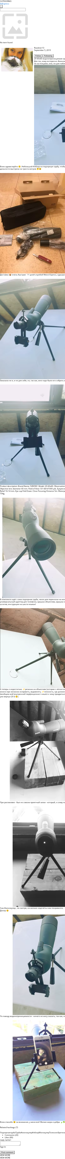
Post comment (7, 1152)
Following (48, 56)
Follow (38, 56)
